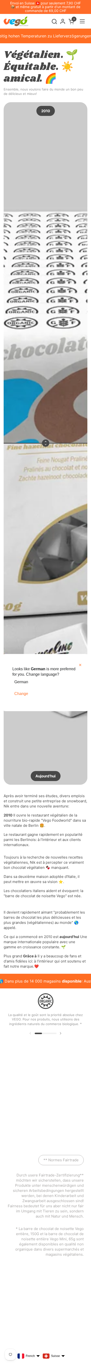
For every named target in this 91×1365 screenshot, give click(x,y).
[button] (54, 21)
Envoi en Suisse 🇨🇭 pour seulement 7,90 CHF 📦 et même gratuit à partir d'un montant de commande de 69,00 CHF (45, 6)
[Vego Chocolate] (16, 21)
